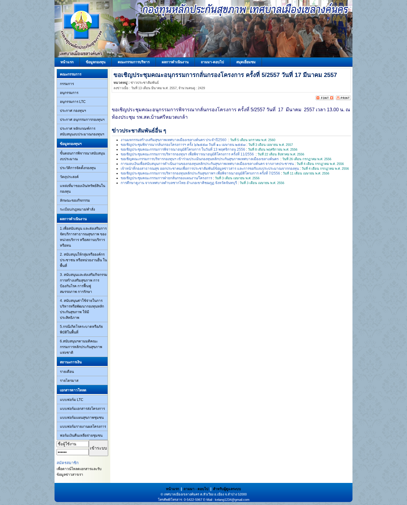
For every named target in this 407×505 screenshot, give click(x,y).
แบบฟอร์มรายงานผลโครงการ (83, 426)
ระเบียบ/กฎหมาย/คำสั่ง (77, 209)
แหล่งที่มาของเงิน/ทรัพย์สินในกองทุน (82, 189)
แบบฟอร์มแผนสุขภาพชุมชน (82, 418)
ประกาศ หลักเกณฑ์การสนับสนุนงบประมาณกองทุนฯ (82, 131)
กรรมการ (67, 84)
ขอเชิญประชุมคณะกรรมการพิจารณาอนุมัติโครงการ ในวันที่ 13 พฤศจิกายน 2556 (183, 149)
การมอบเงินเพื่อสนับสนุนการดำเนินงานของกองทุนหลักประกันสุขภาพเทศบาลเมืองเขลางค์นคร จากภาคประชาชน (207, 164)
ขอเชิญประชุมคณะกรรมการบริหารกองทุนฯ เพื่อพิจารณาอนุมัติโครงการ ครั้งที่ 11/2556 (188, 154)
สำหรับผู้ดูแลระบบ (227, 489)
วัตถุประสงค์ (69, 177)
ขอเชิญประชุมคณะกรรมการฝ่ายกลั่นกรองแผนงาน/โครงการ (166, 178)
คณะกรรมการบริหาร (134, 62)
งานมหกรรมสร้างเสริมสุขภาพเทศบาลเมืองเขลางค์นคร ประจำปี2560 (174, 140)
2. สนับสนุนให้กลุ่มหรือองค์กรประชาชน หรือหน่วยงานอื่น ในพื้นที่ (83, 260)
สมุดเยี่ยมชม (246, 62)
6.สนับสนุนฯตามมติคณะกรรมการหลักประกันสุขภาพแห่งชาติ (81, 347)
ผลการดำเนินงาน (175, 62)
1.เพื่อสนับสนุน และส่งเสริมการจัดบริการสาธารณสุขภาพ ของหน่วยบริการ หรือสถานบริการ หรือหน (83, 237)
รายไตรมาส (69, 381)
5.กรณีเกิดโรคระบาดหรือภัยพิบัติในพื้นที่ (81, 329)
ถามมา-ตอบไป (212, 62)
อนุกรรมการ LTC (73, 102)
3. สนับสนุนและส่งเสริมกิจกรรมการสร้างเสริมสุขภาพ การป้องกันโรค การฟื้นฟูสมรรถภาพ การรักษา (83, 283)
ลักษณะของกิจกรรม (75, 200)
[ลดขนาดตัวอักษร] (320, 99)
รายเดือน (67, 372)
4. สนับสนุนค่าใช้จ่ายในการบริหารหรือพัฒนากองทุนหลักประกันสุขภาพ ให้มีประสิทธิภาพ (82, 309)
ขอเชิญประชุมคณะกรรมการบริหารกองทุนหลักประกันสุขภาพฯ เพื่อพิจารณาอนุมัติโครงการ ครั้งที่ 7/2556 (200, 173)
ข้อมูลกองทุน (95, 62)
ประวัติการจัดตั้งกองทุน (78, 168)
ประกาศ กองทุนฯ (73, 111)
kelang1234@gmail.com (232, 499)
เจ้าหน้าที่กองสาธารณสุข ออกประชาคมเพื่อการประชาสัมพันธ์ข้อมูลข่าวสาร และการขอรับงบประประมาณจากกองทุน (210, 168)
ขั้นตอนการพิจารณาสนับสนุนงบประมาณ (82, 156)
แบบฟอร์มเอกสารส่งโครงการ (82, 409)
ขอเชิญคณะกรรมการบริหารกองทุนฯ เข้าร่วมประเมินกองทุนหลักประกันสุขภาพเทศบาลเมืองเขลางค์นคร (200, 159)
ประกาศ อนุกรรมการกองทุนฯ (82, 120)
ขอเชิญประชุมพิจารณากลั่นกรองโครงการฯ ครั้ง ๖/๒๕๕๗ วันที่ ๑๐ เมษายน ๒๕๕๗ (183, 145)
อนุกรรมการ (69, 93)
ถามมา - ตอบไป (196, 489)
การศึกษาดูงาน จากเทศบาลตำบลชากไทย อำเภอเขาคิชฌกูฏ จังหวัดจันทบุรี (179, 183)
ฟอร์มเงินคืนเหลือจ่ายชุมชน (81, 435)
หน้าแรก (67, 62)
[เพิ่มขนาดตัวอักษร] (329, 99)
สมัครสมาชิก (68, 463)
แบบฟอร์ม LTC (71, 400)
